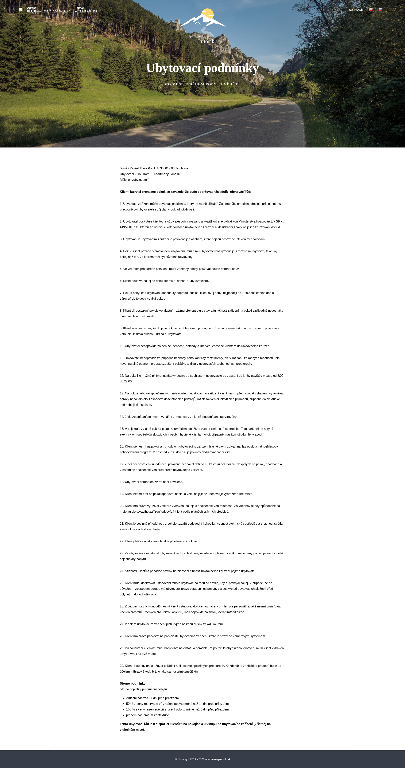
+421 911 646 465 (86, 11)
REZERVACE (355, 9)
